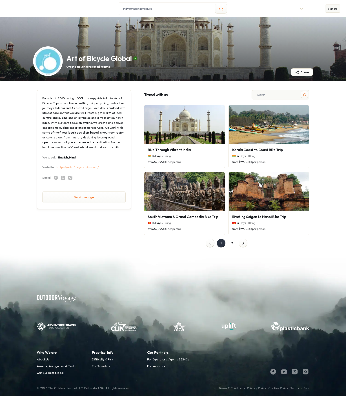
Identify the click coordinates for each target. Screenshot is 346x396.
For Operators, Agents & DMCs (168, 359)
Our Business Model (50, 373)
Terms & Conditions (232, 388)
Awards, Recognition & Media (56, 366)
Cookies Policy (278, 388)
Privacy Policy (256, 388)
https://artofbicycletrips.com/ (77, 167)
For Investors (156, 366)
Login (314, 8)
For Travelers (101, 366)
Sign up (333, 8)
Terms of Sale (299, 388)
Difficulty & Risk (102, 359)
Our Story (262, 8)
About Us (43, 359)
